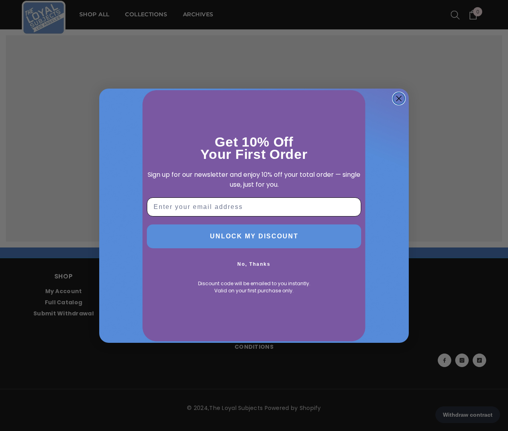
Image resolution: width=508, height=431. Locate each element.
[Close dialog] (399, 98)
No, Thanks (254, 264)
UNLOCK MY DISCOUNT (254, 236)
